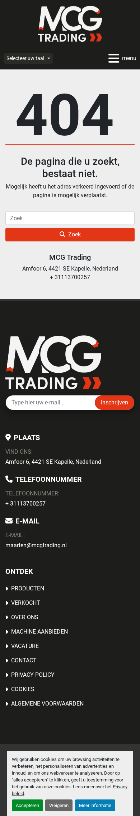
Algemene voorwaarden (47, 703)
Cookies (22, 689)
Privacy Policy (33, 674)
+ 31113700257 (25, 503)
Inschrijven (114, 402)
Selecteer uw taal (25, 58)
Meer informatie (95, 805)
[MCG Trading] (53, 361)
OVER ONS (24, 617)
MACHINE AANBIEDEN (39, 631)
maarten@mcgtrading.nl (36, 545)
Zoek (74, 234)
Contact (24, 660)
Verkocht (25, 602)
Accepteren (27, 805)
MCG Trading (70, 257)
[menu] (113, 58)
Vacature (25, 646)
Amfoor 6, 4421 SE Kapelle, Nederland (53, 461)
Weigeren (59, 805)
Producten (27, 588)
